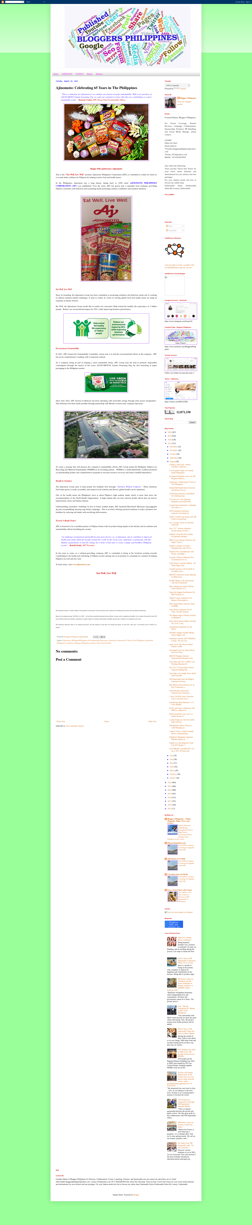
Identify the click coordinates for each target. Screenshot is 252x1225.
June (172, 759)
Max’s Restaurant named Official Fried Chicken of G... (181, 587)
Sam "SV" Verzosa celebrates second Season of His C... (180, 529)
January (173, 778)
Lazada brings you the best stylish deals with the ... (181, 721)
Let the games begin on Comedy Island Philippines (181, 472)
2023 (170, 443)
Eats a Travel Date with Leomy (179, 890)
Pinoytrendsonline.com (176, 843)
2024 (170, 440)
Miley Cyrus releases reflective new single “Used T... (182, 541)
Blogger (136, 1195)
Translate (182, 89)
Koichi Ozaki (106, 643)
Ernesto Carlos (96, 643)
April (172, 767)
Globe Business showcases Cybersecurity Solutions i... (180, 692)
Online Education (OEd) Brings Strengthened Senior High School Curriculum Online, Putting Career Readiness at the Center (180, 832)
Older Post (152, 721)
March (172, 771)
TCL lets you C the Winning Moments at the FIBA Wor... (180, 500)
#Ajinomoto (66, 640)
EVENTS (79, 74)
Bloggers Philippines (82, 643)
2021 (170, 786)
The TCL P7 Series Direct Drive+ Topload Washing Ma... (182, 669)
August (173, 462)
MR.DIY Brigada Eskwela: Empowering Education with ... (182, 657)
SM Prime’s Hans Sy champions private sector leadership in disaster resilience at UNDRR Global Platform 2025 (180, 984)
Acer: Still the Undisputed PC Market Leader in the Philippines (186, 1009)
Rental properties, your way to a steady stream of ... (181, 715)
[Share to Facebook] (101, 637)
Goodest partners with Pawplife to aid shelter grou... (182, 570)
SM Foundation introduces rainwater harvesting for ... (180, 512)
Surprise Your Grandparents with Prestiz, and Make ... (181, 553)
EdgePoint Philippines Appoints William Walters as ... (181, 738)
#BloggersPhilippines (79, 640)
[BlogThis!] (96, 637)
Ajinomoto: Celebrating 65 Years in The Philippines (182, 483)
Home (56, 74)
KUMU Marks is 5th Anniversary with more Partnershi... (181, 582)
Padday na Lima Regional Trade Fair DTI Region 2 (181, 744)
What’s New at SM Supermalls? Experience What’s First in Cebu (187, 960)
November (174, 450)
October (173, 454)
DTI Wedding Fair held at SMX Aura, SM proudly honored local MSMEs (186, 1053)
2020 (170, 790)
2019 (170, 794)
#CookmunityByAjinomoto (98, 640)
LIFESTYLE (67, 74)
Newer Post (60, 721)
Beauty (89, 74)
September (174, 458)
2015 (170, 809)
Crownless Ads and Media (177, 874)
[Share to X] (99, 637)
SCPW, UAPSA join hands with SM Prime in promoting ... (182, 518)
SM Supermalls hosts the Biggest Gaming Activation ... (181, 680)
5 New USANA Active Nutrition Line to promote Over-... (181, 698)
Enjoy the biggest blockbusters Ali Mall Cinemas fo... (182, 593)
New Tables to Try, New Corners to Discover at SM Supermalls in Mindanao (184, 896)
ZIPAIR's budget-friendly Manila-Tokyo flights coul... (182, 634)
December (174, 447)
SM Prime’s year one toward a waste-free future (185, 1125)
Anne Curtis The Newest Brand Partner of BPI (181, 645)
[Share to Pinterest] (104, 637)
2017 (170, 801)
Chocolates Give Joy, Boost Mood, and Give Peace (182, 651)
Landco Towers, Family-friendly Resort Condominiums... (181, 732)
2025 (170, 436)
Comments (172, 231)
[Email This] (94, 637)
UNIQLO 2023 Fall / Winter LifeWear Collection (180, 466)
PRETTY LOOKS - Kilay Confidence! (185, 939)
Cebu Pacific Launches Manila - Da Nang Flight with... (182, 564)
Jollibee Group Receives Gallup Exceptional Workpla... (181, 535)
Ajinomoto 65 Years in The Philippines (131, 640)
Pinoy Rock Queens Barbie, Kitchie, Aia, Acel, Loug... (182, 622)
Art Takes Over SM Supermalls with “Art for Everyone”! (186, 1145)
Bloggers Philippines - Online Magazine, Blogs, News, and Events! (179, 821)
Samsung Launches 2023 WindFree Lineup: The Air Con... (182, 640)
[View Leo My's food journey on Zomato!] (179, 912)
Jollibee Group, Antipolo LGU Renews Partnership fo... (180, 599)
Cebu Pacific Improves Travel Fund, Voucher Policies (180, 611)
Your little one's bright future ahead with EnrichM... (182, 674)
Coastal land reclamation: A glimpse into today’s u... (182, 506)
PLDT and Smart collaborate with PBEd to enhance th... (182, 709)
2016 (170, 805)
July (171, 756)
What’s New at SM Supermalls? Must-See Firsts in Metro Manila (186, 1031)
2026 (170, 432)
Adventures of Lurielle (176, 859)
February (173, 774)
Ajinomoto (112, 640)
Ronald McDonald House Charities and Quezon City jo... (182, 489)
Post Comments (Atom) (75, 726)
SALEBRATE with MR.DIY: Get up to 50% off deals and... (181, 750)
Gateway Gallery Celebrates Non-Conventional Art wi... (181, 558)
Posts (170, 226)
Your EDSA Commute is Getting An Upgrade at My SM (186, 847)
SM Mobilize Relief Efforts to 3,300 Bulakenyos (180, 727)
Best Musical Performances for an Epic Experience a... (181, 686)
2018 (170, 797)
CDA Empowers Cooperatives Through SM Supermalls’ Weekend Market (186, 1103)
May (172, 763)
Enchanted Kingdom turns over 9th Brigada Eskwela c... (182, 477)
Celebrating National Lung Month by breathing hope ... (182, 495)
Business (99, 74)
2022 (170, 782)
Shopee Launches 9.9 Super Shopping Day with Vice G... (181, 547)
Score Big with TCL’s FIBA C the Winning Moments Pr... (182, 663)
